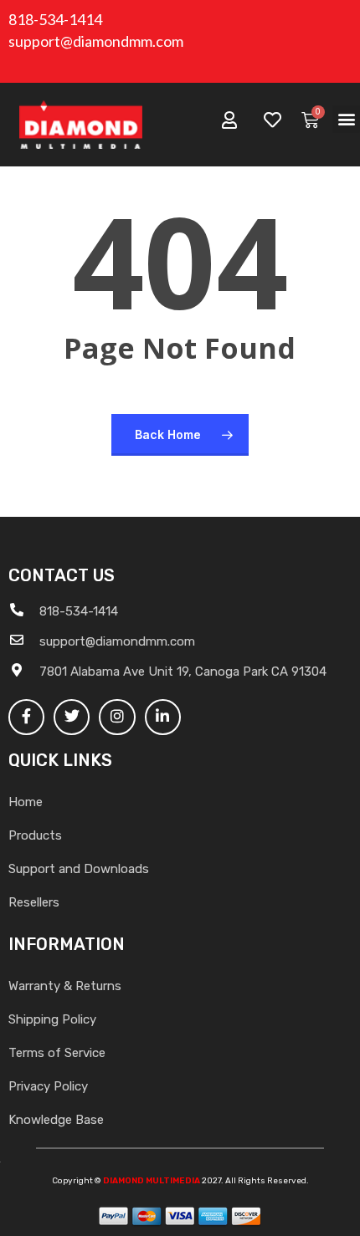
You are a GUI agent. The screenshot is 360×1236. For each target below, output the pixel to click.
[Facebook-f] (26, 717)
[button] (346, 119)
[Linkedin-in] (163, 717)
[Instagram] (117, 717)
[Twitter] (72, 717)
